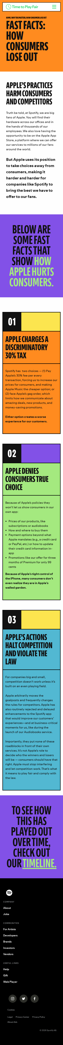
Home (8, 17)
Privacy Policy (38, 1017)
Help (6, 969)
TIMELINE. (39, 863)
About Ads (12, 1022)
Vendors (8, 954)
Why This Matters (19, 17)
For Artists (9, 929)
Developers (10, 935)
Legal (10, 1017)
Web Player (10, 982)
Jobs (6, 914)
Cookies (11, 1009)
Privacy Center (22, 1017)
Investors (9, 948)
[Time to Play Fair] (25, 7)
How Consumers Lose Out (36, 17)
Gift (5, 975)
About (7, 908)
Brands (7, 941)
